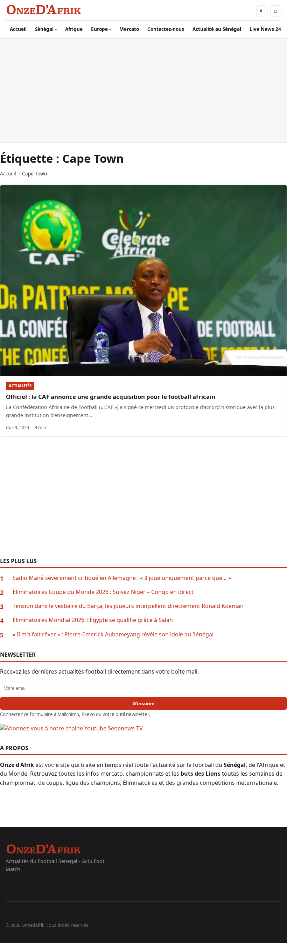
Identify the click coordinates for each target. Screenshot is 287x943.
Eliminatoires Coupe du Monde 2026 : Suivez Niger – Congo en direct (103, 592)
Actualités (20, 385)
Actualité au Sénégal (216, 29)
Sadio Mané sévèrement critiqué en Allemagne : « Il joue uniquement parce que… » (122, 578)
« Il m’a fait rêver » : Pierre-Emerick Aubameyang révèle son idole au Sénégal (113, 634)
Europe (99, 29)
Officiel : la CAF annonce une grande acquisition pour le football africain (110, 397)
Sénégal (44, 29)
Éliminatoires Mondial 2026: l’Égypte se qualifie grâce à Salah (93, 620)
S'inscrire (144, 703)
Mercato (129, 29)
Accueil (18, 29)
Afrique (74, 29)
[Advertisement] (143, 90)
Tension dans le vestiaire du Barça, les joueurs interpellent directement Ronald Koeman (128, 606)
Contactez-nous (165, 29)
